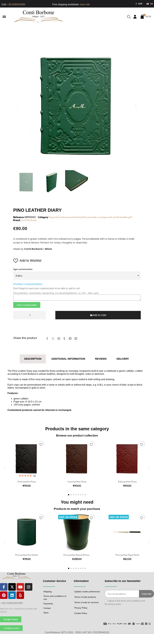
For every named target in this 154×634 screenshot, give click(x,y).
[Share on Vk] (76, 338)
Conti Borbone (29, 220)
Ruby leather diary (127, 481)
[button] (4, 16)
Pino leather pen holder (26, 554)
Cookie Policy (80, 613)
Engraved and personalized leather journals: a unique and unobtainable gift (90, 217)
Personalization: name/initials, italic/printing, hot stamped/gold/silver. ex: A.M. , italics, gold (55, 293)
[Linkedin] (12, 595)
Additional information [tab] (68, 358)
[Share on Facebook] (47, 338)
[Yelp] (20, 595)
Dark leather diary (27, 481)
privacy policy (114, 604)
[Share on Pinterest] (59, 338)
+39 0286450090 (16, 4)
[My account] (135, 17)
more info (85, 4)
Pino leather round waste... (76, 554)
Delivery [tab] (123, 358)
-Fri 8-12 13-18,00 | (26, 609)
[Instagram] (28, 587)
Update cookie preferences (87, 591)
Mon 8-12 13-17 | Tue (9, 609)
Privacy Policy (80, 608)
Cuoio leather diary (77, 481)
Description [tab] (32, 358)
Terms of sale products (85, 597)
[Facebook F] (4, 587)
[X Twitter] (12, 587)
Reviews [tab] (101, 358)
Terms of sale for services (86, 602)
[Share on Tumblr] (64, 338)
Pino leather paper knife (127, 554)
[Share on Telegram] (70, 338)
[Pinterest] (4, 595)
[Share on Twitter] (53, 338)
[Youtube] (20, 587)
